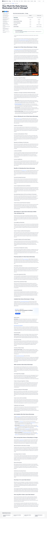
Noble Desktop (16, 17)
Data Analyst (21, 421)
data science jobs (18, 416)
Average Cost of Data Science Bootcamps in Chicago (6, 13)
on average (21, 431)
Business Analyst (22, 425)
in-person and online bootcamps (24, 301)
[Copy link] (8, 11)
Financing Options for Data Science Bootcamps (6, 21)
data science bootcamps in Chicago (23, 39)
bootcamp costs (24, 170)
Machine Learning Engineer (27, 432)
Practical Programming (18, 104)
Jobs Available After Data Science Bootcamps (6, 26)
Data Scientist (27, 428)
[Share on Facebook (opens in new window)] (6, 11)
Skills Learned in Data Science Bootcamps (6, 25)
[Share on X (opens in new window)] (3, 11)
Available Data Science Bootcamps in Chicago (5, 23)
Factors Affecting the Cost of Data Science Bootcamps (6, 15)
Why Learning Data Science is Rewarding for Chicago (6, 28)
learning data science (18, 118)
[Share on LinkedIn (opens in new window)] (4, 11)
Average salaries (33, 422)
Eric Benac (13, 3)
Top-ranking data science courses (18, 49)
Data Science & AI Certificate (23, 31)
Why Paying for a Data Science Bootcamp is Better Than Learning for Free (6, 19)
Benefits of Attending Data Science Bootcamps (6, 17)
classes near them (21, 439)
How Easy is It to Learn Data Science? (6, 30)
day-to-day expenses (25, 259)
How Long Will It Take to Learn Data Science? (6, 32)
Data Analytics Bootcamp (20, 355)
